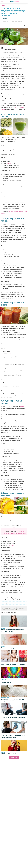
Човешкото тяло (5, 697)
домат (9, 353)
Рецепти (3, 5)
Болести (3, 715)
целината (22, 406)
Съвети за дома (5, 734)
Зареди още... (14, 757)
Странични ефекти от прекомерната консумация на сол (13, 700)
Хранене (3, 628)
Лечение (3, 646)
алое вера (11, 545)
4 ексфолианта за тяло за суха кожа (13, 664)
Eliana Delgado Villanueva (10, 49)
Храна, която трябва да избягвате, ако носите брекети (13, 630)
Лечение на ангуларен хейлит (11, 648)
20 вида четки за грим (8, 754)
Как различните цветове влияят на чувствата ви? (13, 681)
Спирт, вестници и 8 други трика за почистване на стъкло (13, 736)
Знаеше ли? (3, 679)
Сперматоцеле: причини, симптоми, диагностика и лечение (13, 718)
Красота (3, 662)
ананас (9, 163)
